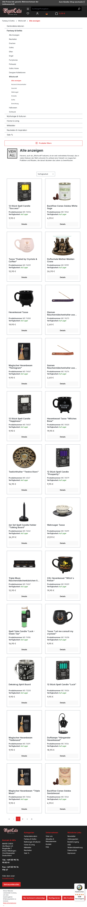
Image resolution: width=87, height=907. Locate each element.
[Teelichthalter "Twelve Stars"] (24, 457)
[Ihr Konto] (37, 13)
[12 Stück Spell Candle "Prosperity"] (62, 457)
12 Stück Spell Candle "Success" (19, 207)
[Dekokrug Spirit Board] (24, 670)
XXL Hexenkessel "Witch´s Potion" (60, 579)
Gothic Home (14, 68)
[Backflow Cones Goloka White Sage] (62, 191)
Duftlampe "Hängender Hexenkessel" (58, 738)
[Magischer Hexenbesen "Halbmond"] (24, 723)
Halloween (13, 108)
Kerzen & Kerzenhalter (18, 84)
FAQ (47, 847)
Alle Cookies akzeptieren (74, 898)
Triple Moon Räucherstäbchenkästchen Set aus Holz (24, 579)
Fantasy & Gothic (14, 31)
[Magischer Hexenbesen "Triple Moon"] (24, 776)
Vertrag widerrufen (11, 884)
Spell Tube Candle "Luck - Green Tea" (22, 632)
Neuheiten (13, 39)
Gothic (11, 47)
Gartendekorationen (15, 26)
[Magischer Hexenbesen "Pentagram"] (24, 351)
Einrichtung (15, 103)
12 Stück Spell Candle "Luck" (61, 684)
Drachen (12, 43)
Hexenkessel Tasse (18, 312)
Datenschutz (72, 850)
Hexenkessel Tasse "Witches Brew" (61, 419)
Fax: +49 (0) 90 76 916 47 (10, 868)
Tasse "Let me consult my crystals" (60, 632)
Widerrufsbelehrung (75, 847)
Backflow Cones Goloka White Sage (62, 207)
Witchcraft (13, 77)
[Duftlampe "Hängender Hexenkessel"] (62, 723)
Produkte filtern (45, 143)
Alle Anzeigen (14, 35)
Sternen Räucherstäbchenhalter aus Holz (61, 313)
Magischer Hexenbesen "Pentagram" (20, 366)
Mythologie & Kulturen (16, 116)
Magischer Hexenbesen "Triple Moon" (24, 792)
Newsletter (72, 836)
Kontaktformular (8, 878)
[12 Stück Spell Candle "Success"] (24, 191)
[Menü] (28, 9)
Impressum (71, 853)
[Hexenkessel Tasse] (24, 298)
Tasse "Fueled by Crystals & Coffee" (23, 260)
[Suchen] (79, 9)
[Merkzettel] (28, 13)
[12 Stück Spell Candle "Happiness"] (24, 404)
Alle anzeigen (16, 80)
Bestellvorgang (73, 842)
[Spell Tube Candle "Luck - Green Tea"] (24, 617)
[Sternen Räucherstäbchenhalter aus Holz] (62, 298)
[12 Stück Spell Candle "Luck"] (62, 670)
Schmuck (12, 112)
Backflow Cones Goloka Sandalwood (59, 792)
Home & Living (13, 121)
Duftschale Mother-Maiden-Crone (61, 260)
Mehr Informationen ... (9, 904)
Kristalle (14, 96)
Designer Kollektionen (17, 72)
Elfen (11, 52)
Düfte (13, 100)
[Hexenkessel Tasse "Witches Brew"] (62, 404)
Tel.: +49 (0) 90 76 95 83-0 (10, 861)
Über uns (49, 836)
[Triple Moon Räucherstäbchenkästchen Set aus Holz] (24, 564)
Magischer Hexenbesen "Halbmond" (20, 738)
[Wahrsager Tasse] (62, 511)
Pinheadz (12, 64)
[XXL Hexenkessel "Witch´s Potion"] (62, 564)
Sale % (10, 135)
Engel (11, 56)
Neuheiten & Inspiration (17, 130)
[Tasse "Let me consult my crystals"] (62, 617)
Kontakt (48, 844)
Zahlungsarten (73, 839)
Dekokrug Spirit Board (20, 684)
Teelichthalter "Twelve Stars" (24, 472)
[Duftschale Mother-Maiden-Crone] (62, 245)
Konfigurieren (54, 898)
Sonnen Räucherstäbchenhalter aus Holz (61, 366)
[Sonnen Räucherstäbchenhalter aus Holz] (62, 351)
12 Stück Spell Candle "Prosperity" (58, 473)
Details (24, 224)
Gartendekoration (30, 836)
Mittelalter (11, 125)
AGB (69, 845)
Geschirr (14, 88)
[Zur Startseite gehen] (14, 11)
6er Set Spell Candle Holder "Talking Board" (22, 526)
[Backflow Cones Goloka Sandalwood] (62, 776)
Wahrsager (14, 92)
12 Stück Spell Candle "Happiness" (19, 419)
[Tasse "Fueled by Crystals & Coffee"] (24, 245)
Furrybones (13, 60)
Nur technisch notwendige (34, 898)
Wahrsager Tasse (56, 525)
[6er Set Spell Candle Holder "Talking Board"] (24, 511)
